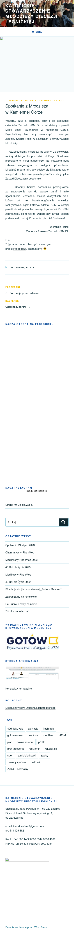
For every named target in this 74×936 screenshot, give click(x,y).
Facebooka (19, 248)
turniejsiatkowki (27, 755)
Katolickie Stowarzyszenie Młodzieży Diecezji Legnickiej (31, 13)
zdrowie (36, 762)
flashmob (48, 728)
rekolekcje (51, 748)
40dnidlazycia (15, 728)
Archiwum (17, 267)
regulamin (34, 748)
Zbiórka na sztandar (17, 611)
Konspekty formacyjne (18, 688)
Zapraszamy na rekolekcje (21, 596)
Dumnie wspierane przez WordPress (26, 927)
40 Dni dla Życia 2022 (18, 582)
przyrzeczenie (15, 748)
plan (9, 742)
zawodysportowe (17, 762)
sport (10, 755)
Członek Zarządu (51, 100)
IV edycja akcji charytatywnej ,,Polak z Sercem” (33, 589)
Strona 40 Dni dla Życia (19, 504)
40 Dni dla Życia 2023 (18, 567)
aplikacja (33, 728)
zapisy (44, 755)
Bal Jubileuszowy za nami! (21, 604)
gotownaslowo (15, 735)
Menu (39, 31)
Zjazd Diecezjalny (17, 769)
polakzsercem (25, 742)
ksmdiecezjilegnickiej (37, 490)
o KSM (62, 735)
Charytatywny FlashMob (19, 552)
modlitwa (48, 735)
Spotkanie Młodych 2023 (20, 545)
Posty (30, 267)
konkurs (33, 735)
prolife (41, 742)
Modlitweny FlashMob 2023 (21, 560)
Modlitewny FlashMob (18, 574)
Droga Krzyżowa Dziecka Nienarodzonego (30, 707)
